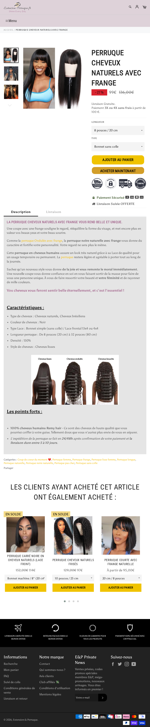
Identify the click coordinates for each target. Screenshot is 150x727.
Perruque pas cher (64, 463)
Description (21, 212)
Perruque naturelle (14, 463)
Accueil (9, 30)
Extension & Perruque (25, 719)
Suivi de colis (12, 682)
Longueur (97, 122)
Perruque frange (81, 459)
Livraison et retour (15, 698)
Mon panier (11, 670)
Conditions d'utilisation (54, 688)
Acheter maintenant (118, 171)
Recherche (11, 664)
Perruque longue (126, 459)
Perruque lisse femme (103, 459)
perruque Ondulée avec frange (41, 240)
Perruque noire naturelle (39, 463)
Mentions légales (50, 694)
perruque (67, 257)
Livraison (53, 212)
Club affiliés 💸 (49, 682)
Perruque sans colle (87, 463)
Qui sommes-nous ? (52, 670)
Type (94, 138)
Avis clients (46, 676)
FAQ (6, 676)
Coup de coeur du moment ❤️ (34, 459)
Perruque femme (61, 459)
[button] (65, 601)
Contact (44, 664)
